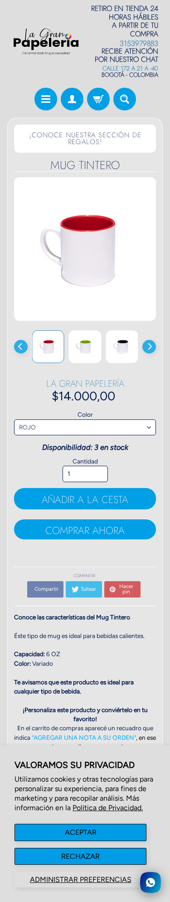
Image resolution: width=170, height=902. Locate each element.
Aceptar (81, 832)
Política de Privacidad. (108, 807)
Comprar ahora (85, 530)
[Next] (149, 347)
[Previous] (21, 347)
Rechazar (80, 856)
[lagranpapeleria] (46, 41)
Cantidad (85, 461)
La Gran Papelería (85, 383)
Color (85, 414)
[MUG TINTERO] (48, 346)
